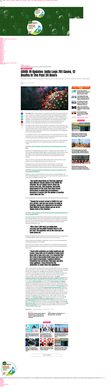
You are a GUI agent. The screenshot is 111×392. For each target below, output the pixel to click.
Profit (7, 0)
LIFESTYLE (25, 0)
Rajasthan (47, 0)
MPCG (52, 0)
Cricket (17, 0)
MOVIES (13, 0)
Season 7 (2, 47)
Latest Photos (3, 51)
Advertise (2, 379)
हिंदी (10, 0)
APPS (43, 0)
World (4, 0)
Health (1, 61)
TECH (32, 0)
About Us (2, 380)
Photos (1, 50)
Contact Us (2, 385)
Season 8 (2, 48)
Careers (1, 386)
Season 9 (2, 49)
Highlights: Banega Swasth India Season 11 (9, 39)
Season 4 (2, 44)
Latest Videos (3, 40)
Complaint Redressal (4, 384)
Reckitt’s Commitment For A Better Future (8, 63)
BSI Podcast (2, 64)
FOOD (21, 0)
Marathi (56, 0)
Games (35, 0)
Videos (1, 39)
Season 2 (2, 42)
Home (1, 38)
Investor (1, 383)
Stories (1, 62)
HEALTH (28, 0)
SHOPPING (40, 0)
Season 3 (2, 43)
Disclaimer (2, 382)
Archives (2, 378)
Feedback (2, 381)
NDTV (1, 0)
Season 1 (2, 41)
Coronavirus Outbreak (25, 65)
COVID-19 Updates (46, 309)
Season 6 (2, 46)
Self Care (2, 60)
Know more (102, 377)
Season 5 (2, 45)
